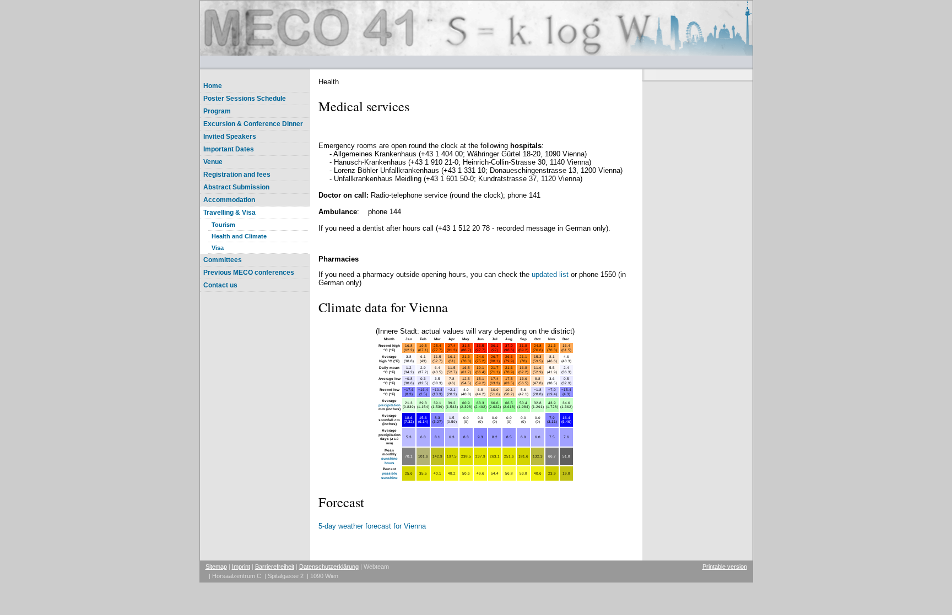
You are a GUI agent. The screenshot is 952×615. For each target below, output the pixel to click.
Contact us (220, 285)
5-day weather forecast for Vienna (372, 526)
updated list (551, 274)
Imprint (241, 566)
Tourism (223, 224)
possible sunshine (389, 475)
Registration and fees (237, 174)
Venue (213, 162)
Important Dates (228, 149)
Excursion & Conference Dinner (253, 124)
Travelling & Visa (229, 212)
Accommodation (229, 200)
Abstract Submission (236, 187)
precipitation (389, 405)
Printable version (724, 566)
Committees (222, 260)
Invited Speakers (229, 136)
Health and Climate (239, 236)
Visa (218, 247)
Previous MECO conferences (248, 272)
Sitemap (216, 566)
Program (217, 111)
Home (212, 86)
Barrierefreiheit (274, 566)
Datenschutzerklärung (329, 566)
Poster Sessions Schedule (244, 98)
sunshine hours (389, 460)
